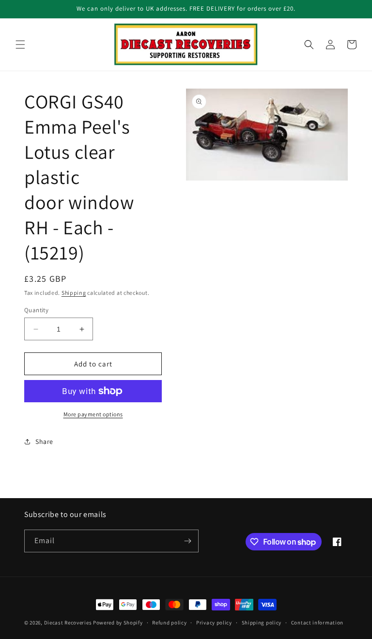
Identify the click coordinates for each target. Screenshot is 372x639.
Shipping (74, 292)
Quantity (36, 310)
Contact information (317, 622)
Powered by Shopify (118, 622)
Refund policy (169, 622)
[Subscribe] (187, 541)
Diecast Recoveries (68, 622)
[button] (20, 44)
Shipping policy (262, 622)
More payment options (93, 414)
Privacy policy (214, 622)
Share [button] (44, 441)
